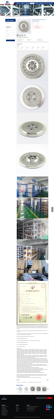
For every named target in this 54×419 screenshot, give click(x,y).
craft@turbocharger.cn (31, 410)
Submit (10, 40)
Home (18, 3)
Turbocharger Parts (24, 382)
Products (32, 3)
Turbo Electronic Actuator (5, 410)
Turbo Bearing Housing (5, 413)
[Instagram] (51, 1)
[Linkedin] (48, 1)
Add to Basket (36, 27)
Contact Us (41, 3)
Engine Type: (18, 40)
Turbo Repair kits (4, 409)
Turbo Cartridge (4, 412)
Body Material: (39, 40)
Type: (28, 40)
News (37, 3)
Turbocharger (18, 382)
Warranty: (28, 39)
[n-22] (27, 10)
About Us (22, 3)
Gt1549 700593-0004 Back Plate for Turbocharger (34, 382)
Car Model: (39, 39)
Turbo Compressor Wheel (5, 411)
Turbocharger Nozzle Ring (5, 406)
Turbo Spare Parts (4, 408)
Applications (27, 3)
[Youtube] (49, 1)
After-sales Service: (19, 39)
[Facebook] (46, 1)
